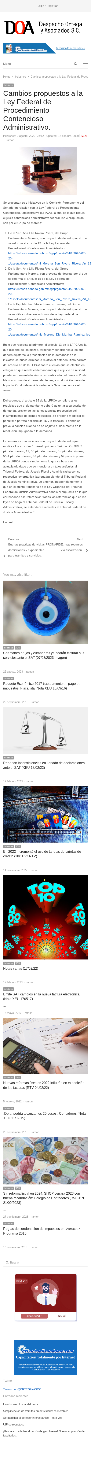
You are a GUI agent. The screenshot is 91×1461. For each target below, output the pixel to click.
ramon (10, 140)
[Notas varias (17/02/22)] (45, 877)
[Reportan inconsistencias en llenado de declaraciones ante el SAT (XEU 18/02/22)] (45, 709)
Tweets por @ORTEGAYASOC (22, 1389)
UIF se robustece (13, 1424)
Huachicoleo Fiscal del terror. (21, 1404)
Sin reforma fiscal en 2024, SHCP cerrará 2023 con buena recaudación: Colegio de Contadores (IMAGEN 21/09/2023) (43, 1198)
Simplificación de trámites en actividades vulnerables (35, 1411)
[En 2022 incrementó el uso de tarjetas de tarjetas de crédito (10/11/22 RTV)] (45, 788)
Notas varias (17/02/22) (20, 968)
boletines (8, 85)
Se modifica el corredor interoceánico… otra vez (32, 1417)
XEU (17, 648)
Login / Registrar (47, 5)
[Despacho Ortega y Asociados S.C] (45, 27)
